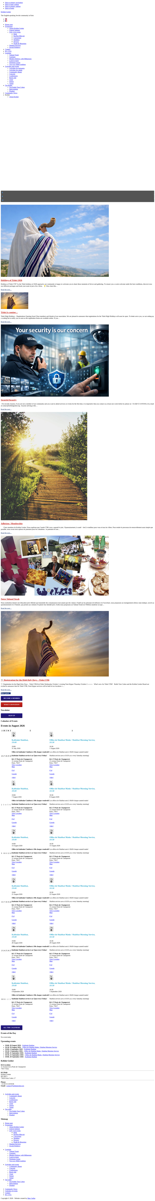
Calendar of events (11, 1191)
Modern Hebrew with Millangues (20, 1155)
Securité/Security (9, 400)
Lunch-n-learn (14, 1157)
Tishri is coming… (9, 312)
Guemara (12, 1153)
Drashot (12, 1115)
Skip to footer (9, 8)
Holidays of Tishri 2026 (11, 280)
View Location (17, 765)
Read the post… (6, 290)
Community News (11, 1189)
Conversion (17, 1136)
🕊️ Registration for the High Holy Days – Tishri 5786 (25, 680)
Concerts (12, 1098)
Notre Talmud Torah (10, 599)
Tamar (11, 1107)
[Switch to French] (6, 21)
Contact (7, 1193)
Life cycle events (15, 1131)
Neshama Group (14, 1159)
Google (14, 774)
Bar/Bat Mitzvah (19, 1134)
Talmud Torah (14, 1151)
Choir (11, 1103)
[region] (77, 151)
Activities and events (12, 1094)
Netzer (11, 1105)
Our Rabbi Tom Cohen (17, 1111)
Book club (12, 1102)
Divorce (16, 1140)
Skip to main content (12, 4)
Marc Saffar (31, 1198)
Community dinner (15, 1096)
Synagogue (9, 1125)
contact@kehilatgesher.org (15, 1086)
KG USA (8, 1195)
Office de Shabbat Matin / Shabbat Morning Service (39, 1047)
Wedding (16, 1138)
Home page (9, 1123)
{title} (14, 777)
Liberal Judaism (14, 1129)
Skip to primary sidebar (13, 6)
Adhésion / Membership (12, 523)
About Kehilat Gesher (16, 1127)
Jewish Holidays (14, 1146)
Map (13, 767)
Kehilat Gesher (6, 12)
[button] (77, 192)
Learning (8, 1149)
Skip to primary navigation (14, 2)
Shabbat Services (15, 1144)
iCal (13, 770)
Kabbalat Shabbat (28, 1045)
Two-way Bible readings (17, 1161)
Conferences (13, 1100)
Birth (15, 1133)
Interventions (13, 1113)
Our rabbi (8, 1109)
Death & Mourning (19, 1142)
